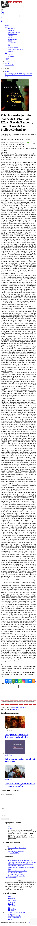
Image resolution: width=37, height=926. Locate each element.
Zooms (7, 58)
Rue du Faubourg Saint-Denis (17, 848)
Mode (10, 46)
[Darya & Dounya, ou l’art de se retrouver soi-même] (15, 778)
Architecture (12, 42)
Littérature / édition (14, 32)
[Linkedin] (16, 681)
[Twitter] (10, 681)
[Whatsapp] (20, 681)
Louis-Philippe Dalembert (16, 851)
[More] (34, 681)
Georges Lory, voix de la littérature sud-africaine (16, 735)
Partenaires (11, 914)
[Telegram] (26, 681)
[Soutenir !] (18, 702)
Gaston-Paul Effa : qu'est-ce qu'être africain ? (21, 860)
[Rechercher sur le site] (2, 10)
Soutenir (7, 71)
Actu (6, 27)
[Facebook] (6, 681)
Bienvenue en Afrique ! (19, 707)
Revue (6, 60)
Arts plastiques (12, 39)
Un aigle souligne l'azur (15, 872)
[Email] (13, 681)
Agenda (7, 63)
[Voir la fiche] (9, 826)
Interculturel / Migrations (15, 49)
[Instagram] (23, 681)
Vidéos (10, 54)
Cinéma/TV (11, 29)
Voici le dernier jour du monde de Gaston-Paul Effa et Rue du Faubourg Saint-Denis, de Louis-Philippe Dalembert (22, 863)
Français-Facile (9, 65)
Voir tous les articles (11, 877)
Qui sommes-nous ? (11, 881)
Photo (10, 41)
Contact (10, 919)
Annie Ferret (8, 755)
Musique (11, 30)
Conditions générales (14, 916)
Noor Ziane (8, 779)
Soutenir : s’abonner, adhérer (17, 912)
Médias (10, 51)
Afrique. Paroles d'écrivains (16, 874)
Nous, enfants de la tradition (16, 876)
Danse (10, 37)
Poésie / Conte (12, 34)
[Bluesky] (30, 681)
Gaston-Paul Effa (13, 853)
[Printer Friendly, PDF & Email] (30, 144)
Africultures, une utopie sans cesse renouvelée (18, 73)
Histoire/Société (13, 47)
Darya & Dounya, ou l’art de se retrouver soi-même (20, 784)
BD (9, 44)
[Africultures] (11, 8)
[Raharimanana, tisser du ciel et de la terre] (15, 753)
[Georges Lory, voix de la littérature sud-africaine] (15, 729)
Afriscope (7, 61)
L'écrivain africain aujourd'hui (17, 871)
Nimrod (10, 828)
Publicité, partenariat (14, 917)
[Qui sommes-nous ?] (1, 18)
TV (6, 53)
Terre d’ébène (15, 709)
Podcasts (11, 56)
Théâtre (10, 35)
